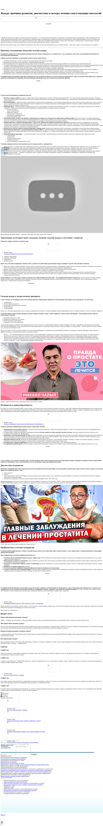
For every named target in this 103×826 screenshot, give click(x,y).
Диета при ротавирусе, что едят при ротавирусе (14, 767)
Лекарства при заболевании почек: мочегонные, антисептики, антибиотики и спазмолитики (26, 770)
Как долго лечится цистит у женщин (14, 675)
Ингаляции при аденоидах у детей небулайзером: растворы (20, 790)
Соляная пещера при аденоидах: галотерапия (16, 793)
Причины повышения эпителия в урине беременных (18, 253)
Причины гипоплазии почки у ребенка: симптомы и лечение (24, 720)
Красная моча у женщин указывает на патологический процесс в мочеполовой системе (25, 764)
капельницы (4, 746)
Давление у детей (9, 787)
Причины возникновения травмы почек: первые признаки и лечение (26, 731)
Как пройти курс (6, 747)
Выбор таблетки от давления (8, 761)
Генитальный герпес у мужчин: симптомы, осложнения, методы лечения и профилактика (25, 773)
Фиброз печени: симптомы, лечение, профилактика (15, 776)
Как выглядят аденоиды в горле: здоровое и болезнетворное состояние (23, 784)
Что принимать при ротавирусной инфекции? (13, 759)
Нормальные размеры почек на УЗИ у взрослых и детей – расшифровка (23, 603)
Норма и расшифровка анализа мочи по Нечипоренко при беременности (24, 424)
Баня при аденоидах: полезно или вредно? (15, 781)
